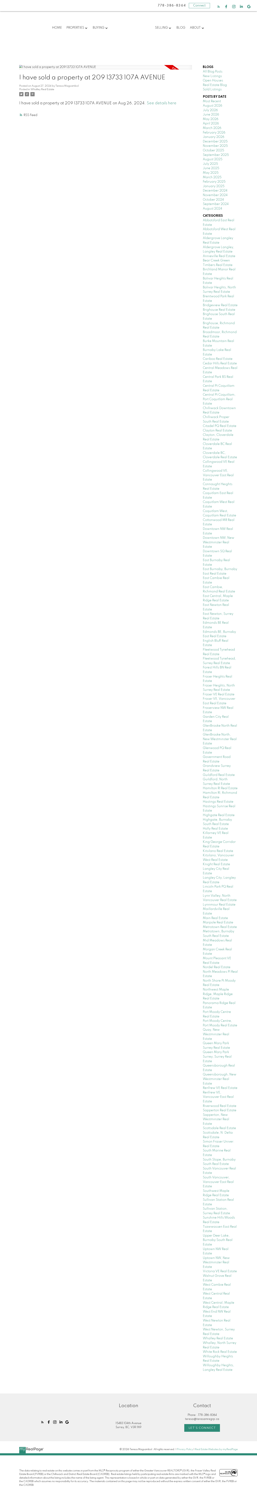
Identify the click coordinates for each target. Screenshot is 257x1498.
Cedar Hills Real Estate (220, 363)
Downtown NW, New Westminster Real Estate (218, 542)
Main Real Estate (215, 918)
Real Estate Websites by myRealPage (216, 1449)
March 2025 (212, 177)
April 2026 (211, 123)
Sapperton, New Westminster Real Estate (216, 1119)
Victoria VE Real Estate (220, 1271)
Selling (161, 27)
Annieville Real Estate (219, 256)
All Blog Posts (212, 71)
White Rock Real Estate (220, 1351)
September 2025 (216, 155)
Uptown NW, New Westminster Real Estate (216, 1262)
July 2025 (210, 163)
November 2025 (215, 145)
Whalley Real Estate (42, 89)
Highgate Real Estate (219, 815)
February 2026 (214, 132)
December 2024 (215, 190)
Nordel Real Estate (216, 967)
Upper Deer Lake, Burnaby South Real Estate (218, 1240)
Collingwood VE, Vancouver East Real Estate (218, 475)
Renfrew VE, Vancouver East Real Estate (218, 1097)
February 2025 (214, 181)
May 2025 (211, 172)
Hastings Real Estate (218, 801)
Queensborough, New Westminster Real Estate (219, 1079)
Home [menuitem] (57, 27)
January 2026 (213, 137)
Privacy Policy (185, 1449)
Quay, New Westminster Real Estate (216, 1034)
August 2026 (212, 105)
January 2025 (213, 186)
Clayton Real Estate (217, 430)
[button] (218, 6)
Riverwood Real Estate (219, 1106)
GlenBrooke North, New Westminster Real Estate (220, 739)
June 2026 (211, 114)
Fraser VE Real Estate (218, 694)
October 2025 (213, 150)
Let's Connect (202, 1428)
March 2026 (212, 128)
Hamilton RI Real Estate (220, 788)
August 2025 (212, 159)
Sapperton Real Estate (219, 1110)
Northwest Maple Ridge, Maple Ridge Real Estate (218, 994)
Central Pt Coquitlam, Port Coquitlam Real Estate (219, 399)
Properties (75, 27)
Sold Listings (212, 89)
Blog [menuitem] (180, 27)
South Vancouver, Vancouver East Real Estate (218, 1182)
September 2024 (216, 204)
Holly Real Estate (215, 828)
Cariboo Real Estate (218, 359)
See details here (161, 103)
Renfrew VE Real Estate (220, 1088)
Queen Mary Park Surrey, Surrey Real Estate (217, 1057)
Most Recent (212, 101)
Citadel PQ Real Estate (219, 426)
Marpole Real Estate (218, 922)
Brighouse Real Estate (219, 309)
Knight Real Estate (216, 864)
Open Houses (213, 80)
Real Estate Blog (215, 85)
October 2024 (213, 199)
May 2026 (210, 119)
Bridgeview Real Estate (220, 305)
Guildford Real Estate (219, 775)
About (195, 27)
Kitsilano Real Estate (218, 851)
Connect (199, 5)
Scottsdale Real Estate (219, 1128)
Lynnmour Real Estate (219, 904)
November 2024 (215, 195)
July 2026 (210, 110)
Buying (98, 27)
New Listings (212, 76)
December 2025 (215, 141)
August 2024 (212, 208)
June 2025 (211, 168)
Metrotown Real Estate (220, 927)
